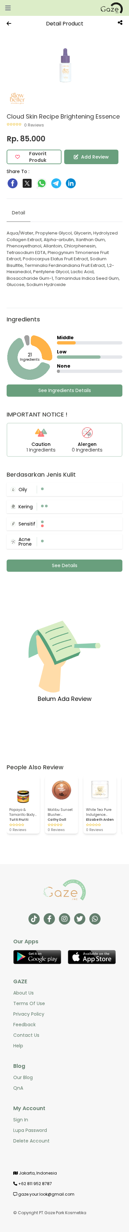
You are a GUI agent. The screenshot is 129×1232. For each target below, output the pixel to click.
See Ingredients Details (64, 390)
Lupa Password (30, 1130)
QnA (18, 1088)
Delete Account (31, 1141)
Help (18, 1045)
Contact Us (26, 1035)
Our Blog (23, 1077)
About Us (23, 993)
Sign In (20, 1119)
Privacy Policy (28, 1014)
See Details (64, 565)
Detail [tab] (18, 212)
